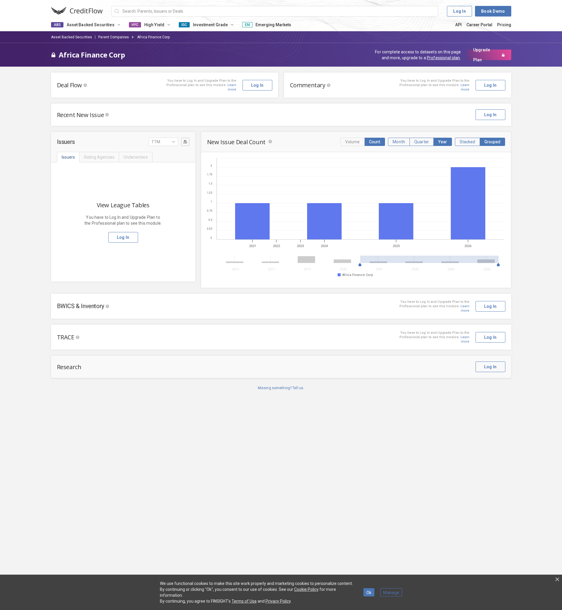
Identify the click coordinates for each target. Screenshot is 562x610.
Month (399, 141)
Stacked (467, 141)
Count (375, 141)
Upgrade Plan (481, 55)
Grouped (492, 141)
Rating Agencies (99, 157)
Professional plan (443, 57)
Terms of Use (244, 601)
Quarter (421, 141)
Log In (459, 11)
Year (442, 141)
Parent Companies (113, 37)
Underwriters (136, 157)
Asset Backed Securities (71, 37)
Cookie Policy (306, 589)
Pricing (504, 24)
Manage (391, 592)
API (458, 24)
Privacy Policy (278, 601)
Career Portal (479, 24)
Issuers (68, 157)
